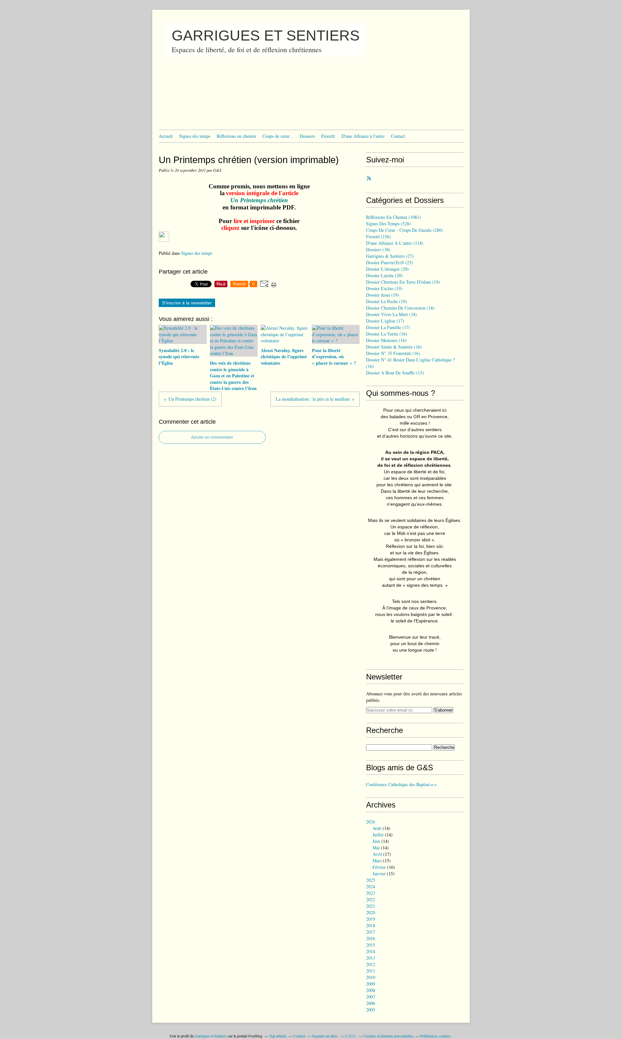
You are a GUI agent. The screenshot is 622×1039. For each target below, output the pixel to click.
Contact (398, 136)
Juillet (378, 835)
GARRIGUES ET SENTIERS (266, 35)
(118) (394, 243)
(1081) (393, 217)
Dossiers (307, 136)
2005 (370, 1010)
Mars (377, 860)
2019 (370, 919)
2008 (370, 990)
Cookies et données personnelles (388, 1035)
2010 (370, 977)
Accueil (166, 136)
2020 (370, 912)
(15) (395, 373)
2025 (370, 880)
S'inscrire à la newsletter (187, 302)
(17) (385, 321)
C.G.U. (351, 1035)
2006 (370, 1003)
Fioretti (328, 136)
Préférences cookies (435, 1035)
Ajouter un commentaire (212, 437)
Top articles (278, 1035)
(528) (388, 223)
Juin (376, 841)
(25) (389, 262)
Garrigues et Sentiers (211, 1035)
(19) (403, 282)
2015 (370, 945)
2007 (370, 997)
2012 (370, 964)
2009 (370, 984)
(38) (378, 249)
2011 (370, 971)
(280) (404, 230)
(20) (387, 269)
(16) (386, 334)
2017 (370, 932)
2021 (370, 906)
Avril (377, 854)
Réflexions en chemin (236, 136)
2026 (370, 822)
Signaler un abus (325, 1035)
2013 (370, 958)
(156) (378, 236)
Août (377, 828)
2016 (370, 938)
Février (379, 867)
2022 (370, 899)
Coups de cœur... (277, 136)
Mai (376, 847)
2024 (370, 886)
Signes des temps (194, 136)
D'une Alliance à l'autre (363, 136)
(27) (390, 256)
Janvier (379, 873)
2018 (370, 925)
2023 (370, 893)
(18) (400, 308)
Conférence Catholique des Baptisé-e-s (401, 784)
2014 (370, 951)
